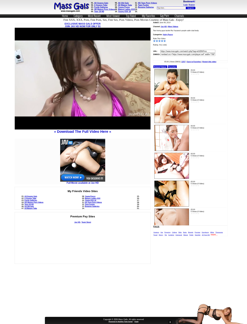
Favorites (172, 67)
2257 (184, 62)
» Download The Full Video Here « (82, 131)
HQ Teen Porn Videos (147, 3)
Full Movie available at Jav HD (83, 183)
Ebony (161, 235)
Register (192, 5)
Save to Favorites (194, 62)
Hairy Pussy (168, 35)
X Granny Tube (100, 5)
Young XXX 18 (124, 11)
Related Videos (160, 67)
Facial (155, 235)
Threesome (219, 232)
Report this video (209, 62)
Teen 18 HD (99, 11)
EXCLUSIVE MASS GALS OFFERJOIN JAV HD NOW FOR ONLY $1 (83, 25)
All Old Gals (123, 3)
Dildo (180, 232)
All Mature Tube (125, 5)
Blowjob (190, 232)
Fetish (191, 235)
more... (214, 234)
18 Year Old (206, 235)
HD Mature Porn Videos (104, 9)
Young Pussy (124, 7)
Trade (136, 321)
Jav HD (77, 222)
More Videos (173, 27)
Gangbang (205, 232)
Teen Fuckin (143, 5)
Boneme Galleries (146, 7)
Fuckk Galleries (101, 7)
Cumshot (171, 235)
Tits (166, 235)
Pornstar (197, 232)
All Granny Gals (101, 3)
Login (185, 5)
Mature (185, 235)
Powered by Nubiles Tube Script (121, 321)
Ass (162, 232)
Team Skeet (86, 222)
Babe (185, 232)
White (212, 232)
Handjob (197, 235)
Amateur (156, 232)
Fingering (167, 232)
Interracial (179, 235)
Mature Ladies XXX (126, 9)
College (174, 232)
